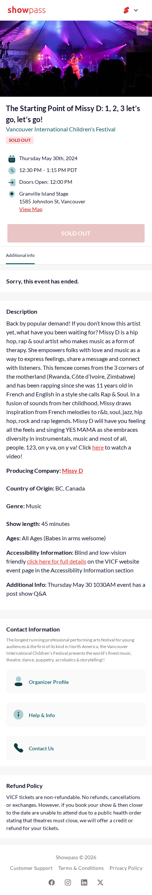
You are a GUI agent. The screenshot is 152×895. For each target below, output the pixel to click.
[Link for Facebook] (51, 882)
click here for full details (56, 561)
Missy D (72, 470)
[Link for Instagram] (68, 882)
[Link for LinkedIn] (84, 882)
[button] (20, 258)
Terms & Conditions (81, 868)
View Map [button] (30, 209)
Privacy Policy (126, 868)
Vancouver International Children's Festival (60, 128)
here (98, 447)
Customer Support (31, 868)
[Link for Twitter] (100, 882)
